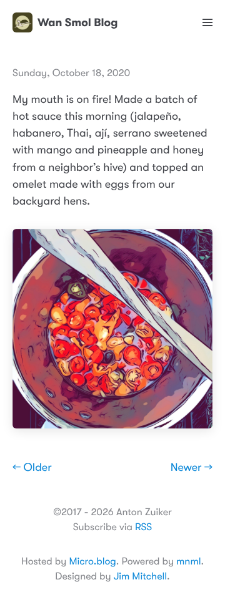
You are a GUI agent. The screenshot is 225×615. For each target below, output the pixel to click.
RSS (143, 527)
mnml (188, 561)
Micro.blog (92, 561)
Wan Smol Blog (78, 22)
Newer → (191, 468)
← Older (32, 468)
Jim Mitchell (140, 576)
